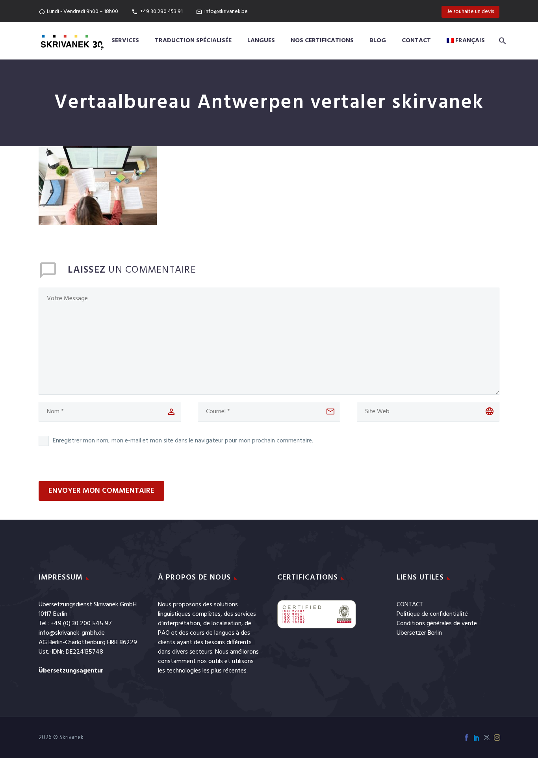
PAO (164, 633)
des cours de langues (206, 633)
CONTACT (410, 605)
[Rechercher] (501, 40)
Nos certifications (322, 40)
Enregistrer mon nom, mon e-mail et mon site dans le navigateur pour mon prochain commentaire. (183, 441)
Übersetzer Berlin (419, 633)
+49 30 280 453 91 (161, 11)
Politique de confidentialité (432, 614)
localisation (226, 624)
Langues (261, 40)
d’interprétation (179, 624)
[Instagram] (497, 737)
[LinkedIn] (476, 737)
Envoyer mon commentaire (101, 491)
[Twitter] (487, 737)
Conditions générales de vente (437, 624)
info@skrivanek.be (226, 11)
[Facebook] (466, 737)
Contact (416, 40)
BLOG (377, 40)
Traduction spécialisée (193, 40)
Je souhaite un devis (470, 11)
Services (125, 40)
